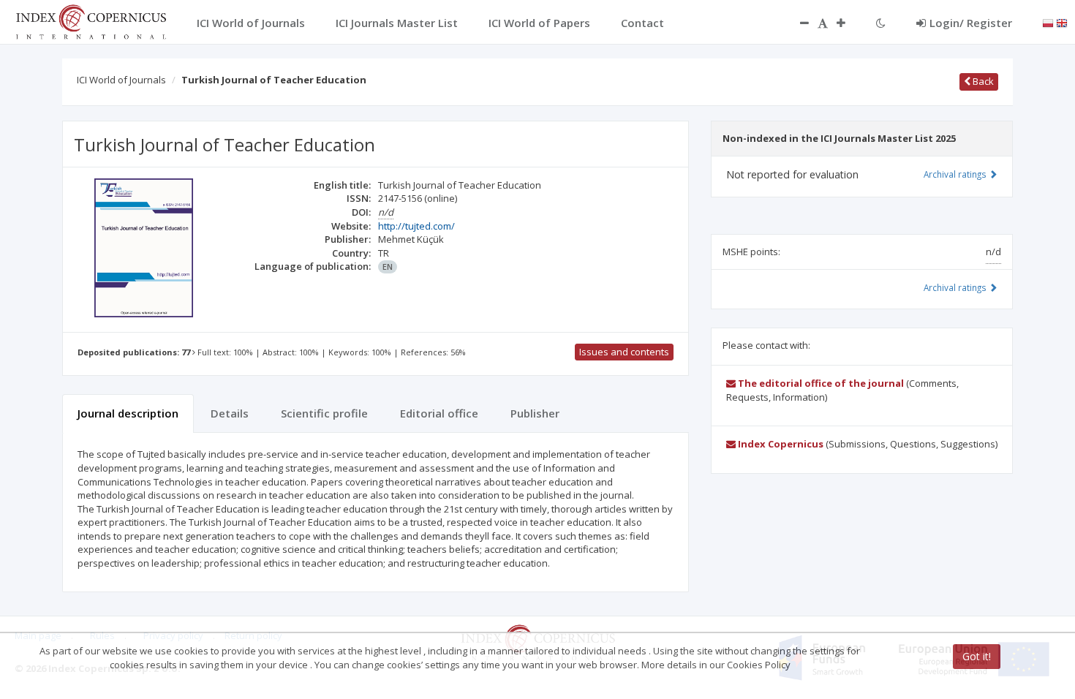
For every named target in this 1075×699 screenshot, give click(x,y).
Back (982, 81)
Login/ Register (970, 22)
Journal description (128, 413)
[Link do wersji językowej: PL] (1048, 22)
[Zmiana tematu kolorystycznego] (881, 23)
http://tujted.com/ (416, 226)
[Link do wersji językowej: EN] (1062, 22)
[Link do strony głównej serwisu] (90, 20)
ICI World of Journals (121, 79)
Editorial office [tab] (439, 413)
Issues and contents (624, 351)
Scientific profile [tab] (324, 413)
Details (230, 413)
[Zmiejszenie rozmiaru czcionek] (797, 23)
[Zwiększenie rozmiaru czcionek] (848, 23)
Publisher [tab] (534, 413)
